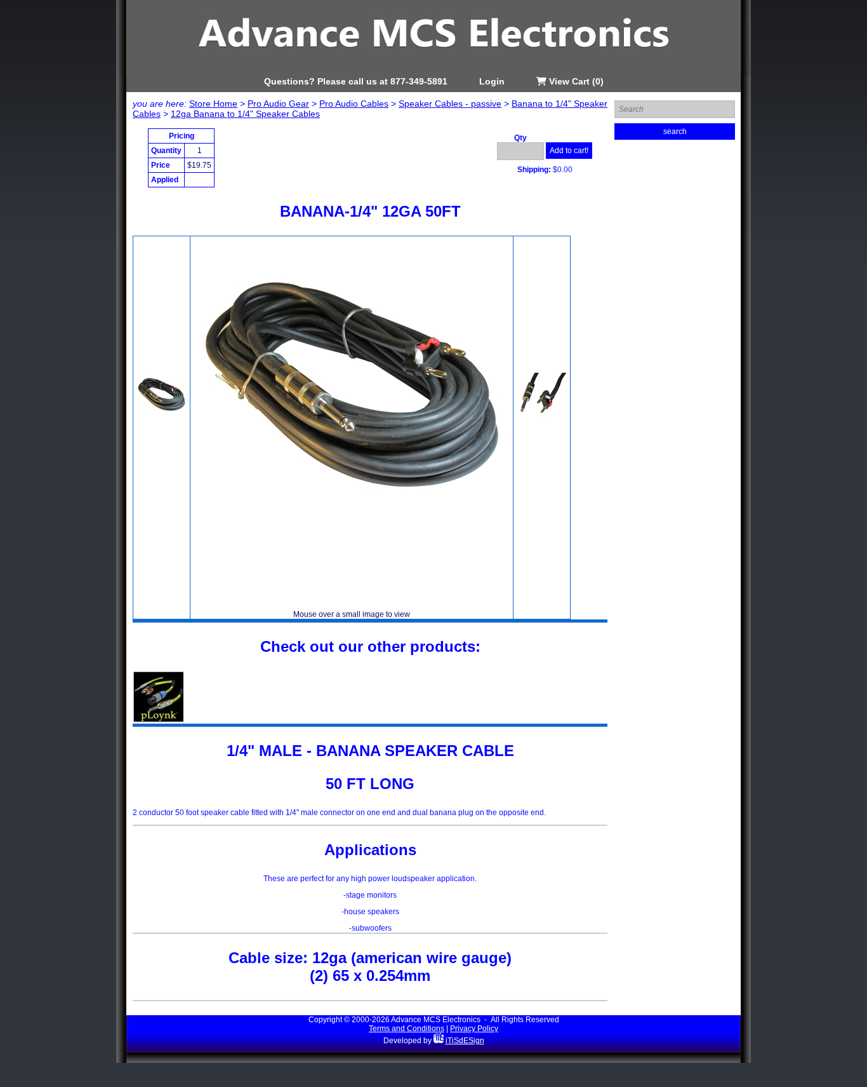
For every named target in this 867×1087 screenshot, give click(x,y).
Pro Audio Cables (353, 103)
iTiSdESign (465, 1040)
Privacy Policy (474, 1028)
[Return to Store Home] (433, 73)
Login (492, 81)
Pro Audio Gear (278, 103)
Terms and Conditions (406, 1028)
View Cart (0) (575, 81)
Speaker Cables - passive (450, 103)
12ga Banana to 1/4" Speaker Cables (245, 114)
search (675, 131)
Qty (520, 137)
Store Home (213, 103)
